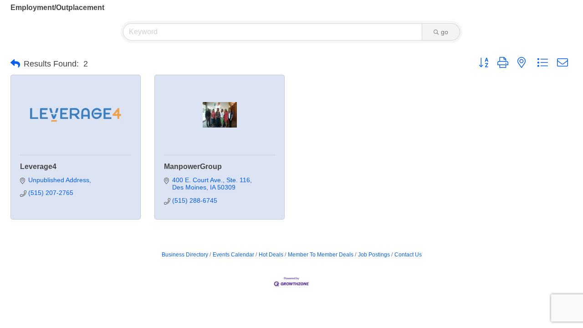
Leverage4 (38, 166)
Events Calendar (233, 254)
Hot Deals (271, 254)
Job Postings (374, 254)
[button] (15, 63)
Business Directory (185, 254)
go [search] (444, 32)
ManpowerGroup (193, 166)
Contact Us (408, 254)
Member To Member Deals (320, 254)
